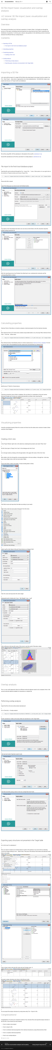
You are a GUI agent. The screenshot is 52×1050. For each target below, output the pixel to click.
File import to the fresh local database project (16, 45)
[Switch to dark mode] (47, 1)
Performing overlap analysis (11, 61)
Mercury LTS (18, 1)
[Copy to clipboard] (49, 176)
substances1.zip (38, 154)
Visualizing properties (8, 52)
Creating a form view (10, 54)
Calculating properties (8, 49)
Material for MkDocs (9, 1048)
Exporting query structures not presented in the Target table (19, 63)
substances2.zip (37, 156)
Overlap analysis (7, 58)
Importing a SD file (7, 43)
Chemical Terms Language (39, 342)
